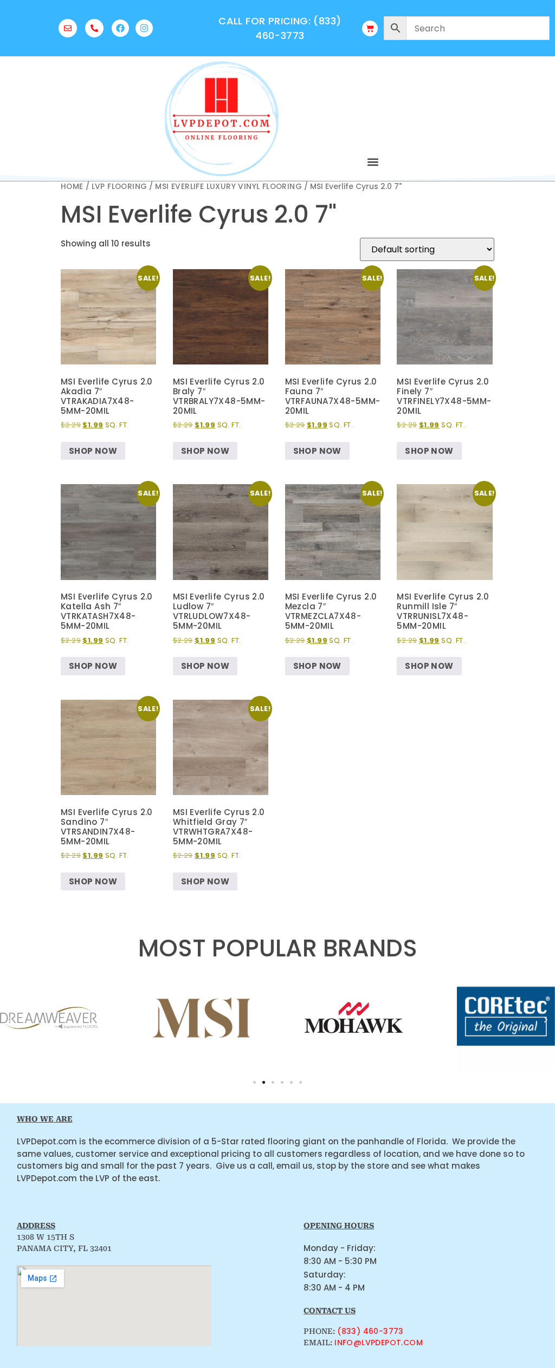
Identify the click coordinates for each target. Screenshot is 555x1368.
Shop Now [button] (93, 451)
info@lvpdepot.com (378, 1342)
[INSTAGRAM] (144, 28)
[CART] (370, 28)
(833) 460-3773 (370, 1331)
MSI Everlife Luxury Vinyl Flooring (228, 186)
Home (72, 186)
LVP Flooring (119, 186)
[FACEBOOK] (120, 28)
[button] (373, 162)
